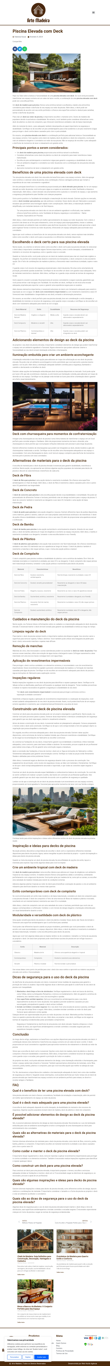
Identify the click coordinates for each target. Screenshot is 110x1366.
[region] (28, 1349)
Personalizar (14, 1357)
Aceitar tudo (41, 1357)
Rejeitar (28, 1357)
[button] (93, 12)
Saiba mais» (21, 1274)
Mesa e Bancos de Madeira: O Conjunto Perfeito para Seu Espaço (34, 1307)
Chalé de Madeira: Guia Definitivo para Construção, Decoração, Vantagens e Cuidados (34, 1258)
